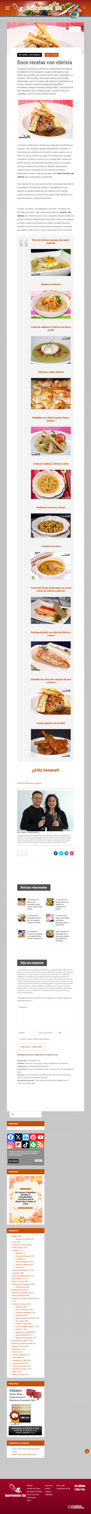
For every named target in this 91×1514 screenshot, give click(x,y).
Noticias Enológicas (22, 1265)
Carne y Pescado (51, 55)
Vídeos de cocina (18, 1374)
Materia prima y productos (21, 1284)
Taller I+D (15, 1352)
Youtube (40, 1137)
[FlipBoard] (77, 1489)
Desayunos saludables (23, 1312)
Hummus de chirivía (51, 284)
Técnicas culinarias (18, 1355)
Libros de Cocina (18, 1281)
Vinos (18, 1267)
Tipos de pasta (21, 1287)
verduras (37, 783)
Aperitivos (19, 1307)
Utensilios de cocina (19, 1369)
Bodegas (19, 1253)
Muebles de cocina (18, 1290)
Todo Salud (16, 1357)
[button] (8, 7)
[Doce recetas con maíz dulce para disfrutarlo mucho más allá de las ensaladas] (50, 933)
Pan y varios (20, 1321)
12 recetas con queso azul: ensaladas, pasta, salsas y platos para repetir (34, 904)
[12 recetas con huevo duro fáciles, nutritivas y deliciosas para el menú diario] (50, 918)
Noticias (30, 1485)
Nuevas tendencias (18, 1295)
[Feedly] (81, 1489)
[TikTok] (79, 1489)
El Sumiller (19, 1259)
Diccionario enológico (23, 1256)
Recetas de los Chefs (19, 1341)
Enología (15, 1250)
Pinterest (33, 1137)
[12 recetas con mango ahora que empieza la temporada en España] (50, 902)
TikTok (25, 1144)
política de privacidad (41, 1039)
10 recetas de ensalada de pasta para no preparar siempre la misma (34, 919)
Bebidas (15, 1236)
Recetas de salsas (22, 1335)
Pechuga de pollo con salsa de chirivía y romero (51, 634)
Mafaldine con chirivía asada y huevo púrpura (51, 419)
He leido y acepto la (34, 1039)
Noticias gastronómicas (20, 1293)
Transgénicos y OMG (19, 1360)
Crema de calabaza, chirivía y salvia (50, 463)
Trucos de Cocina (18, 1363)
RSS (40, 1144)
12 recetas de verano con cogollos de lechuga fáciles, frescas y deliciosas (35, 935)
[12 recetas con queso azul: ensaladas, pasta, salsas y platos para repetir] (22, 902)
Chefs (14, 1242)
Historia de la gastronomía (21, 1276)
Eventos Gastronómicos (20, 1270)
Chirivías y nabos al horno (51, 372)
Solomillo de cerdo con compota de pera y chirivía (51, 681)
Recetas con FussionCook (25, 1332)
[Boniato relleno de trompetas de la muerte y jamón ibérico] (72, 29)
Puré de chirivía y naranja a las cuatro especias (50, 241)
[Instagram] (74, 1489)
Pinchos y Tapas (21, 1324)
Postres (18, 1329)
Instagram (10, 1144)
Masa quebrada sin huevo (27, 1454)
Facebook (10, 1137)
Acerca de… (49, 1485)
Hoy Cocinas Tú (17, 1279)
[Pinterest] (81, 1486)
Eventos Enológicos (22, 1262)
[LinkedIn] (79, 1486)
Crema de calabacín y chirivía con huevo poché (51, 328)
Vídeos (14, 1372)
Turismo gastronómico (20, 1366)
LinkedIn (25, 1137)
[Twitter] (77, 1486)
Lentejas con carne (50, 546)
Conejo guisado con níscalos (51, 723)
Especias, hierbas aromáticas (26, 1318)
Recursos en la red (18, 1346)
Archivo (47, 1488)
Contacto (48, 1492)
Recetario (30, 783)
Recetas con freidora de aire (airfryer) (25, 1298)
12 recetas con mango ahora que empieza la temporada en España (62, 904)
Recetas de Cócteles (23, 1239)
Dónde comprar (17, 1248)
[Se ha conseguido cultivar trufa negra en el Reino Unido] (78, 29)
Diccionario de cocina (19, 1245)
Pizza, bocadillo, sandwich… (25, 1327)
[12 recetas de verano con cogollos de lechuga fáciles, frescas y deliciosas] (22, 933)
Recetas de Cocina (18, 1304)
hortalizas (21, 783)
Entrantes (19, 1315)
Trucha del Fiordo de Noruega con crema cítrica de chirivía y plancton (51, 589)
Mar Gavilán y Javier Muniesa (30, 55)
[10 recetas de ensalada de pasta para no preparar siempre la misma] (22, 918)
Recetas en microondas (24, 1338)
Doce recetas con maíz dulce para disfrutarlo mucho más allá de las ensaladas (62, 936)
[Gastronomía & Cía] (37, 8)
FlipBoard (18, 1144)
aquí (33, 1083)
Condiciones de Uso (63, 1488)
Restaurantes (16, 1349)
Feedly (33, 1144)
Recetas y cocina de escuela (22, 1343)
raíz (44, 145)
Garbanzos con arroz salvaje (51, 507)
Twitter (18, 1137)
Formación (16, 1273)
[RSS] (83, 1489)
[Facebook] (74, 1486)
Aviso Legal (60, 1485)
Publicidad (48, 1495)
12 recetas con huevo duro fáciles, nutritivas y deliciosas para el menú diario (62, 920)
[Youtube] (83, 1486)
